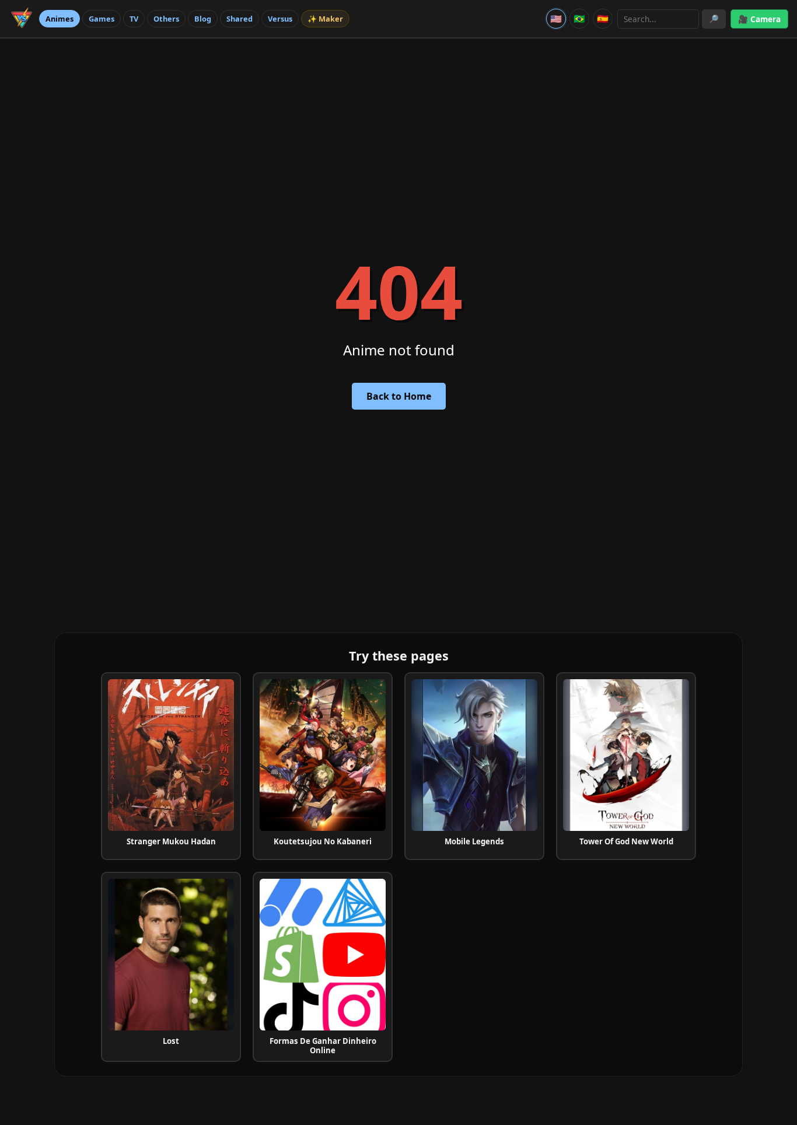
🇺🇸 (556, 18)
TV (134, 18)
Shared (239, 18)
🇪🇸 (603, 18)
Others (166, 18)
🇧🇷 (579, 18)
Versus (280, 18)
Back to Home (398, 396)
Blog (202, 18)
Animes (60, 18)
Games (101, 18)
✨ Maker (325, 18)
